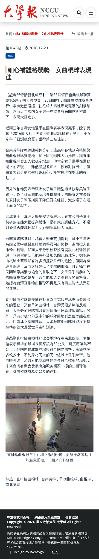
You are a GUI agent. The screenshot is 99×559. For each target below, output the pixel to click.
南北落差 (13, 484)
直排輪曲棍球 (28, 479)
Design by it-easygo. (29, 552)
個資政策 (71, 517)
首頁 (9, 34)
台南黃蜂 (48, 479)
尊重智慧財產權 (18, 517)
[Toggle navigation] (91, 12)
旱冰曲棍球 (68, 479)
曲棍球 (85, 479)
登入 (55, 552)
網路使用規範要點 (47, 517)
